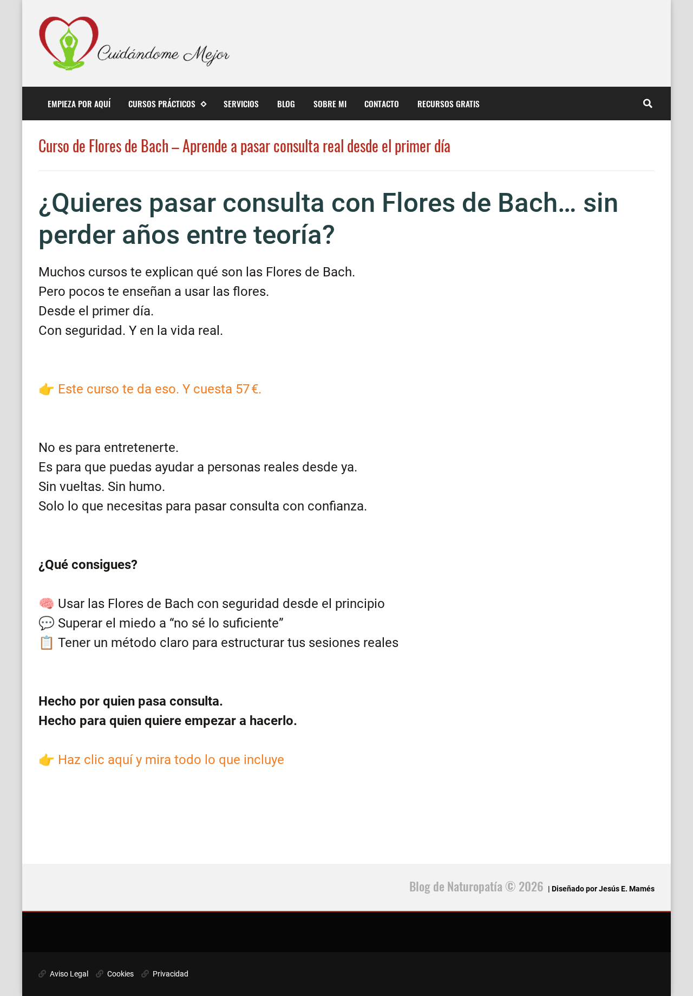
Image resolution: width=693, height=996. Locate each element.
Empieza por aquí (79, 103)
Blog (286, 103)
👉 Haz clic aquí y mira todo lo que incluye (161, 759)
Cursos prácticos (161, 103)
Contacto (381, 103)
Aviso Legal (68, 973)
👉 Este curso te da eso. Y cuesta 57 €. (149, 389)
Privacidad (169, 973)
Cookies (120, 973)
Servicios (241, 103)
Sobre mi (329, 103)
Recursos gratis (448, 103)
